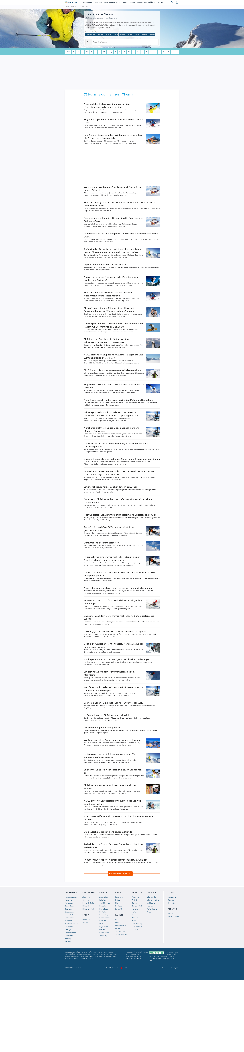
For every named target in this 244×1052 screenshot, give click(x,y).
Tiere (134, 921)
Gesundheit (87, 2)
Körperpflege (104, 915)
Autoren (170, 913)
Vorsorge (68, 939)
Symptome (69, 936)
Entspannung (69, 912)
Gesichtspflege (104, 903)
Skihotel (129, 34)
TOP (68, 51)
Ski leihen (108, 34)
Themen (73, 7)
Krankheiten (69, 921)
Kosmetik (102, 921)
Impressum (157, 968)
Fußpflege (102, 900)
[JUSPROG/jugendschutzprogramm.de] (156, 952)
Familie (124, 2)
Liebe (118, 2)
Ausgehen (135, 897)
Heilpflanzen (69, 918)
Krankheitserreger (71, 924)
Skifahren (144, 34)
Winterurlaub (90, 34)
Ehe (116, 903)
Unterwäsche (104, 933)
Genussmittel (137, 906)
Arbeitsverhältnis (153, 900)
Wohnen (135, 930)
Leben (117, 928)
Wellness (68, 942)
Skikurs (115, 34)
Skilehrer (152, 34)
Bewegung (86, 919)
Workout (85, 922)
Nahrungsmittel (88, 909)
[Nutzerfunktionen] (176, 2)
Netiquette (171, 903)
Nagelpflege (103, 927)
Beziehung (119, 897)
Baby (117, 919)
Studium (150, 906)
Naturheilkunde (70, 933)
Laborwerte (69, 927)
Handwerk (135, 909)
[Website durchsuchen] (172, 2)
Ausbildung (151, 903)
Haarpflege (103, 906)
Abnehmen (86, 897)
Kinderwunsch (120, 925)
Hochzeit (118, 906)
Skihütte (122, 34)
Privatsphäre (175, 968)
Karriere (140, 2)
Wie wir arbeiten (173, 916)
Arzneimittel (69, 903)
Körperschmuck (105, 918)
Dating (117, 900)
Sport (106, 2)
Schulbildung (120, 931)
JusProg (151, 960)
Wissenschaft (137, 927)
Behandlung (69, 906)
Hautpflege (103, 912)
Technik (135, 918)
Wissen (149, 912)
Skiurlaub (100, 34)
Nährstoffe (86, 906)
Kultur (134, 912)
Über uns (172, 909)
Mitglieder (171, 900)
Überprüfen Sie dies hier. (134, 958)
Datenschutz (166, 968)
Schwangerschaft (121, 934)
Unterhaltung (137, 924)
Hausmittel (69, 915)
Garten (134, 903)
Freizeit (134, 900)
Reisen (134, 915)
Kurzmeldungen (150, 2)
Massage (68, 930)
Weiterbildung (152, 909)
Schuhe (102, 930)
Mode (101, 924)
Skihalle (136, 34)
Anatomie (68, 900)
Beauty (112, 2)
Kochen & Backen (88, 903)
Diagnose (68, 909)
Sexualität (118, 909)
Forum (160, 2)
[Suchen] (88, 42)
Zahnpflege (103, 936)
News (67, 7)
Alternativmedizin (71, 897)
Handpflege (103, 909)
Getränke (85, 900)
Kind (117, 922)
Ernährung (98, 2)
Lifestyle (132, 2)
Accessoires (103, 897)
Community (171, 897)
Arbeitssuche (151, 897)
